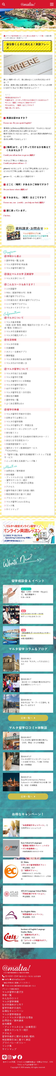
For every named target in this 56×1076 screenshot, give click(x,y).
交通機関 (10, 347)
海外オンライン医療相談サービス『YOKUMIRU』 (20, 449)
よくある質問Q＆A (15, 403)
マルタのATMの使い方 (16, 363)
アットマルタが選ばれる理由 (20, 482)
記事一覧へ (26, 718)
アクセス (10, 486)
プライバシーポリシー (16, 498)
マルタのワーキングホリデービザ (21, 429)
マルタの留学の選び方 (16, 384)
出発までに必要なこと (16, 417)
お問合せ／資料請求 (15, 470)
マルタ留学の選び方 (15, 268)
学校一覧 (7, 995)
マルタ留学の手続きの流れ (18, 413)
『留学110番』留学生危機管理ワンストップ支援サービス (27, 456)
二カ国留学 (11, 288)
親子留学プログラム (15, 296)
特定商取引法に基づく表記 (18, 494)
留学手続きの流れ (11, 1007)
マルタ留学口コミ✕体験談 (18, 380)
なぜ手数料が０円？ (13, 1004)
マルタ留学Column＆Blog (18, 501)
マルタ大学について (15, 278)
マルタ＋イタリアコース (17, 307)
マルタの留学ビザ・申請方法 (19, 425)
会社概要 (10, 474)
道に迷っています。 (13, 108)
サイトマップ (12, 509)
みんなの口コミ (10, 998)
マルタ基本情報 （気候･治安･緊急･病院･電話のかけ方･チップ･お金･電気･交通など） (27, 325)
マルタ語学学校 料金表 (17, 264)
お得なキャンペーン (13, 1011)
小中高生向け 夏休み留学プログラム (23, 300)
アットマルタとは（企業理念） (21, 477)
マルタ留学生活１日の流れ (18, 392)
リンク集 (10, 505)
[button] (5, 533)
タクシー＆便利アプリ (16, 351)
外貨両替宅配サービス (16, 444)
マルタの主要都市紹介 (16, 331)
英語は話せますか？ (13, 97)
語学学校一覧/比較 (15, 260)
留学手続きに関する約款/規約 (20, 490)
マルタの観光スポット (16, 335)
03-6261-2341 (12, 976)
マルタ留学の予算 (14, 377)
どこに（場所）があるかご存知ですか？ (21, 103)
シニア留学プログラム (16, 303)
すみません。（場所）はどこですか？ (20, 105)
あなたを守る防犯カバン (17, 440)
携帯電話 (10, 355)
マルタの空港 (12, 344)
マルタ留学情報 (10, 1001)
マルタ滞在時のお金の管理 (18, 359)
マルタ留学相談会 (11, 1014)
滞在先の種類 (12, 396)
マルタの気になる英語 (16, 373)
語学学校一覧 (12, 399)
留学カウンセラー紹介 (16, 480)
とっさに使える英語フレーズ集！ (21, 460)
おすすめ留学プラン (15, 388)
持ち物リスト (12, 432)
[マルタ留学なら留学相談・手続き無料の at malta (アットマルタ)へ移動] (4, 36)
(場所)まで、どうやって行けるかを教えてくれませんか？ (27, 100)
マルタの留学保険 (14, 421)
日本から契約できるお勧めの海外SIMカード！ (27, 436)
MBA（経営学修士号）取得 (18, 292)
